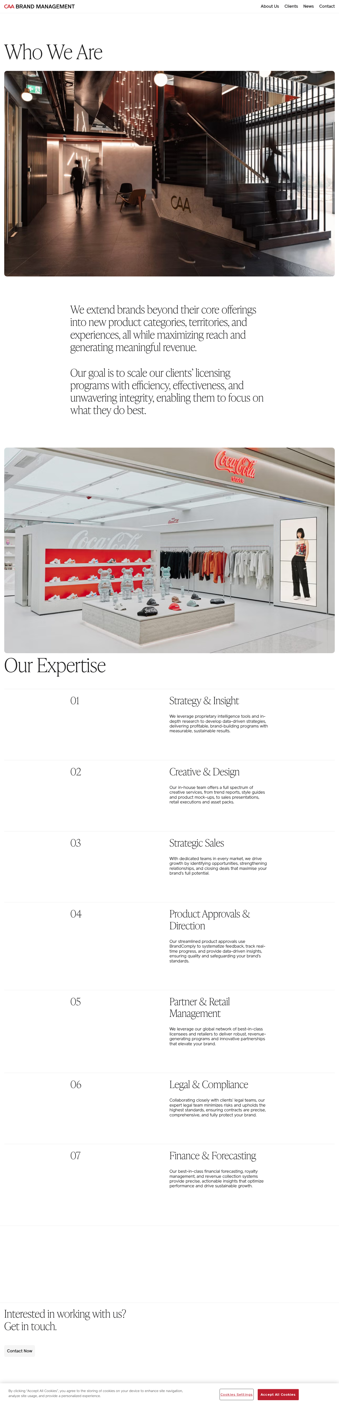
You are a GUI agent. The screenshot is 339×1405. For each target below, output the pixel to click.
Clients (291, 6)
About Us (270, 6)
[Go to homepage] (39, 6)
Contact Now (19, 1350)
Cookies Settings (236, 1395)
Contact (327, 6)
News (308, 6)
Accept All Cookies (278, 1395)
